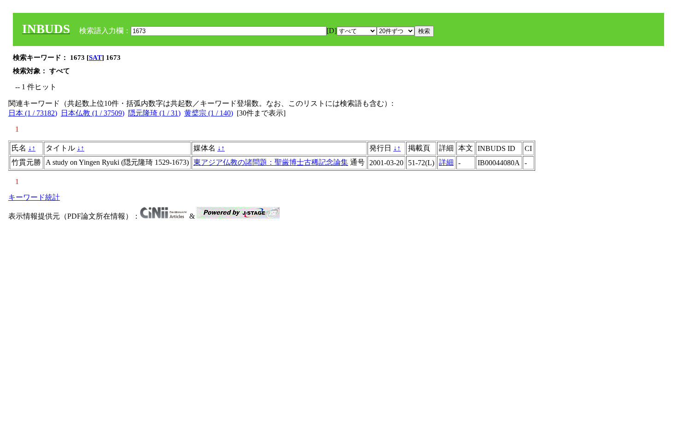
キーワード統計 (34, 197)
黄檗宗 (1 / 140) (208, 113)
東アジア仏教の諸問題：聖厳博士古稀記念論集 (270, 162)
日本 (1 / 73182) (32, 113)
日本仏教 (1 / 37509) (92, 113)
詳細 (446, 162)
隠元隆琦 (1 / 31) (154, 113)
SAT (95, 57)
